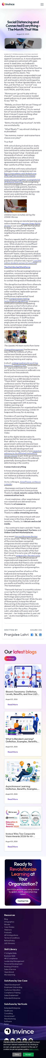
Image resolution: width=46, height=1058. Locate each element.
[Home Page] (8, 4)
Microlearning (9, 975)
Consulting (8, 1013)
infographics (9, 922)
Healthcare (8, 1011)
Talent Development (12, 985)
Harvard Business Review (26, 536)
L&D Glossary (9, 943)
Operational (9, 972)
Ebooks (7, 924)
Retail (6, 1024)
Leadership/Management (14, 961)
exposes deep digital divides (22, 224)
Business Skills (9, 956)
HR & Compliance (11, 958)
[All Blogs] (10, 658)
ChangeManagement (14, 349)
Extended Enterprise (12, 998)
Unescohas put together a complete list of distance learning (22, 180)
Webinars (8, 930)
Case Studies (9, 927)
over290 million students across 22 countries (22, 261)
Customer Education (12, 990)
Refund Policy (9, 940)
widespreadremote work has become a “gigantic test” (21, 364)
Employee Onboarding (13, 987)
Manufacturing (10, 1019)
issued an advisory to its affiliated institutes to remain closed (22, 453)
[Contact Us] (23, 901)
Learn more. (34, 1049)
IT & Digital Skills (10, 953)
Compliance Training (12, 993)
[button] (41, 4)
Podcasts (8, 932)
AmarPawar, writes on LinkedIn (22, 483)
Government (9, 1016)
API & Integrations (11, 935)
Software (8, 1021)
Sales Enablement (11, 995)
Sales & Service (10, 969)
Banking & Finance (11, 967)
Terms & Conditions (12, 938)
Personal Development (13, 964)
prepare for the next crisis (28, 555)
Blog (6, 919)
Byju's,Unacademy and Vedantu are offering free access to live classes (20, 174)
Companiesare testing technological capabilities (16, 299)
